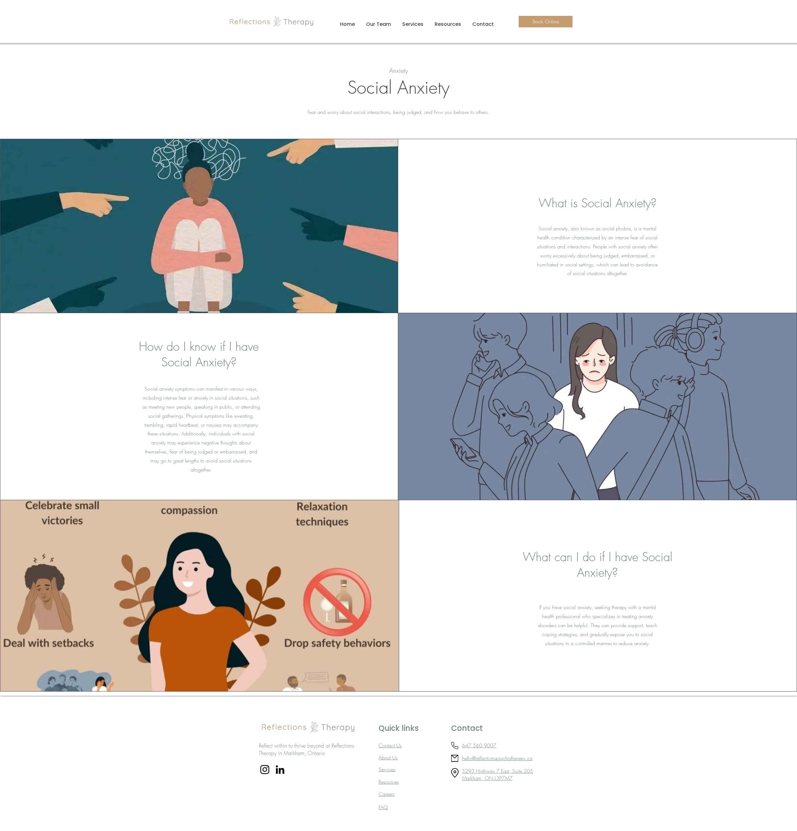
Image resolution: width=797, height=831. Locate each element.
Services (387, 769)
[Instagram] (265, 769)
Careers (386, 794)
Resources (389, 781)
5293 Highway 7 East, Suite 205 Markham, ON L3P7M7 (497, 774)
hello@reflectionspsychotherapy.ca (497, 758)
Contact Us (390, 745)
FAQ (383, 807)
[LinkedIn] (280, 769)
